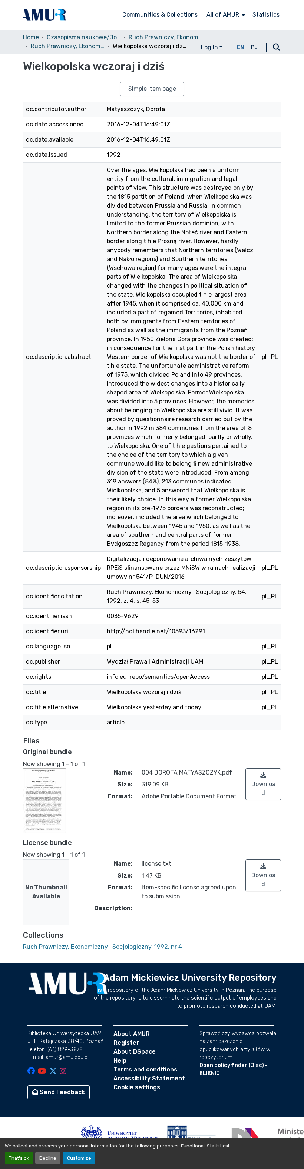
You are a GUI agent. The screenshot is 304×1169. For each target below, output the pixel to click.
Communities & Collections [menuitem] (160, 14)
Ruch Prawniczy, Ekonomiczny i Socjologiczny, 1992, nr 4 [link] (68, 46)
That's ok (19, 1158)
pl (254, 47)
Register (126, 1042)
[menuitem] (225, 15)
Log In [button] (210, 47)
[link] (263, 784)
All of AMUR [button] (222, 14)
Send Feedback (61, 1092)
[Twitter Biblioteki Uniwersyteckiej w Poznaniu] (53, 1071)
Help (119, 1060)
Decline (47, 1158)
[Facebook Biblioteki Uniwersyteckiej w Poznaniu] (31, 1071)
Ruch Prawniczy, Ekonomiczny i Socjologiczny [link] (166, 37)
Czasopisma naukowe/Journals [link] (84, 37)
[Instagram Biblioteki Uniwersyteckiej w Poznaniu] (63, 1071)
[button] (44, 15)
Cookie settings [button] (136, 1087)
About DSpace (134, 1051)
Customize (79, 1158)
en (240, 47)
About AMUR (131, 1033)
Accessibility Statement (149, 1078)
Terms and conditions (145, 1069)
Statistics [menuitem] (266, 14)
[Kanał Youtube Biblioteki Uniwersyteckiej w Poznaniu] (42, 1071)
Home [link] (31, 37)
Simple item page (152, 88)
